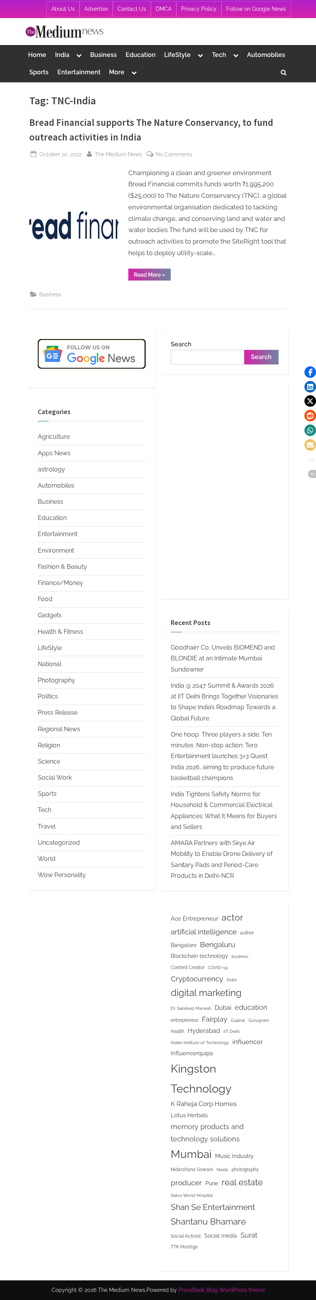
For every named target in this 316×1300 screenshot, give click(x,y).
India (62, 54)
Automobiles (266, 54)
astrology (51, 469)
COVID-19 (217, 967)
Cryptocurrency (197, 978)
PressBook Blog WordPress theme (221, 1290)
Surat (248, 1235)
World (46, 858)
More (116, 72)
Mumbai (191, 1154)
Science (49, 761)
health (177, 1031)
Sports (39, 72)
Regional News (59, 729)
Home (37, 54)
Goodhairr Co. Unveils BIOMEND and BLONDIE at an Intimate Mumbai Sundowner (223, 658)
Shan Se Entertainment (213, 1207)
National (49, 664)
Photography (56, 680)
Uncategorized (59, 842)
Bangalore (184, 945)
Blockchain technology (199, 956)
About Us (63, 9)
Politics (48, 696)
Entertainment (79, 72)
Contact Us (132, 9)
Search (181, 344)
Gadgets (50, 615)
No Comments (174, 154)
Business (103, 54)
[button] (310, 372)
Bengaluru (217, 944)
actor (232, 917)
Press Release (57, 712)
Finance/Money (60, 583)
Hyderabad (204, 1030)
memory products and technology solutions (207, 1133)
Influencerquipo (192, 1053)
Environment (56, 550)
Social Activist (186, 1236)
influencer (247, 1042)
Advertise (96, 9)
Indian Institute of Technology (200, 1042)
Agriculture (54, 436)
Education (141, 54)
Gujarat (238, 1020)
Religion (49, 745)
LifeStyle (177, 54)
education (251, 1007)
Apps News (54, 453)
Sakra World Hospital (192, 1195)
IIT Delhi (231, 1031)
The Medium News (118, 153)
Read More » (152, 276)
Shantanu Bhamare (208, 1221)
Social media (220, 1236)
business (240, 956)
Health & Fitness (60, 631)
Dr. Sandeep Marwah (191, 1008)
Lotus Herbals (189, 1115)
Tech (219, 54)
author (247, 933)
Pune (211, 1183)
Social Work (55, 777)
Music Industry (234, 1156)
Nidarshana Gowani (192, 1169)
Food (45, 599)
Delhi (231, 980)
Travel (46, 826)
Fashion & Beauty (62, 566)
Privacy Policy (199, 9)
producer (186, 1182)
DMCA (163, 9)
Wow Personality (62, 875)
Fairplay (214, 1019)
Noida (222, 1169)
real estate (242, 1182)
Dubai (223, 1007)
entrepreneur (184, 1020)
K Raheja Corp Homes (204, 1104)
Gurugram (259, 1020)
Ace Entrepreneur (194, 918)
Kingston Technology (201, 1078)
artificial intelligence (204, 931)
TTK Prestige (184, 1247)
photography (245, 1169)
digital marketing (206, 993)
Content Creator (188, 967)
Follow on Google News (256, 9)
